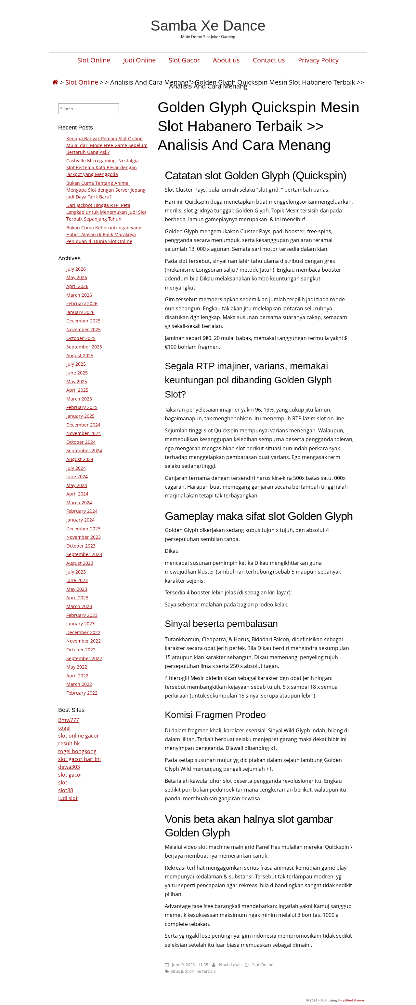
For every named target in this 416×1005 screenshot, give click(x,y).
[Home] (55, 82)
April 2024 (77, 494)
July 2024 (76, 468)
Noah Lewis (230, 965)
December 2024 (83, 425)
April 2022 (77, 675)
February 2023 (82, 615)
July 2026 (76, 269)
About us (226, 60)
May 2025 (76, 381)
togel (64, 727)
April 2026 (77, 286)
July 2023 (76, 572)
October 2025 (81, 338)
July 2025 (76, 364)
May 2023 (76, 589)
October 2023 (81, 546)
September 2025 (84, 347)
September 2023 (84, 554)
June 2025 (77, 373)
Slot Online (93, 60)
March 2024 (79, 502)
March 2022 (79, 684)
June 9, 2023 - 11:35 (190, 965)
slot (62, 782)
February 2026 (82, 303)
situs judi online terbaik (193, 971)
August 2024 (79, 459)
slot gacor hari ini (79, 759)
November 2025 (83, 329)
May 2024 (76, 485)
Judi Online (139, 60)
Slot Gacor (184, 60)
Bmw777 (68, 720)
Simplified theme (351, 1000)
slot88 (65, 790)
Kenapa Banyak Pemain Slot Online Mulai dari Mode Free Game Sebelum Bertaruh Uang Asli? (107, 145)
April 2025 (77, 390)
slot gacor (70, 774)
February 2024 (82, 511)
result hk (69, 743)
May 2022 (76, 667)
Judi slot (68, 798)
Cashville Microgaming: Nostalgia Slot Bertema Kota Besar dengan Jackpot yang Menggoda (102, 167)
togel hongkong (77, 751)
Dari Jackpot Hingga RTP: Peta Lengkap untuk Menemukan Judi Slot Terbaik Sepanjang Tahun (106, 212)
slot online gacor (78, 735)
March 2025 (79, 399)
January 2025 (80, 416)
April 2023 (77, 597)
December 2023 (83, 528)
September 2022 (84, 658)
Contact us (269, 60)
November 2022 (83, 641)
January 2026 (80, 312)
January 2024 (80, 520)
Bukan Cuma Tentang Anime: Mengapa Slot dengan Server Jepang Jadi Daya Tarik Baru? (106, 190)
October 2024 (81, 442)
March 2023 (79, 606)
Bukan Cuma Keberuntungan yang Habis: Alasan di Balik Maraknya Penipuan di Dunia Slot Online (103, 234)
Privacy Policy (318, 60)
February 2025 (82, 407)
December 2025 (83, 321)
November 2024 (83, 433)
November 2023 (83, 537)
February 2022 (82, 693)
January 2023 (80, 623)
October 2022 (81, 649)
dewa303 (69, 766)
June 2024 (77, 476)
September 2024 (84, 450)
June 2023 (77, 580)
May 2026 (76, 277)
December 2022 (83, 632)
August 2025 (79, 355)
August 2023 (79, 563)
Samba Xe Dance (208, 25)
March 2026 (79, 295)
